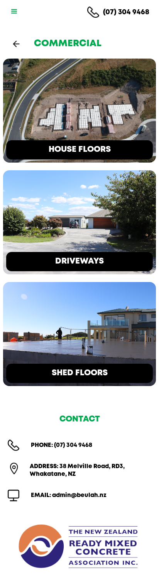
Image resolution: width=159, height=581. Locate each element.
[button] (13, 11)
